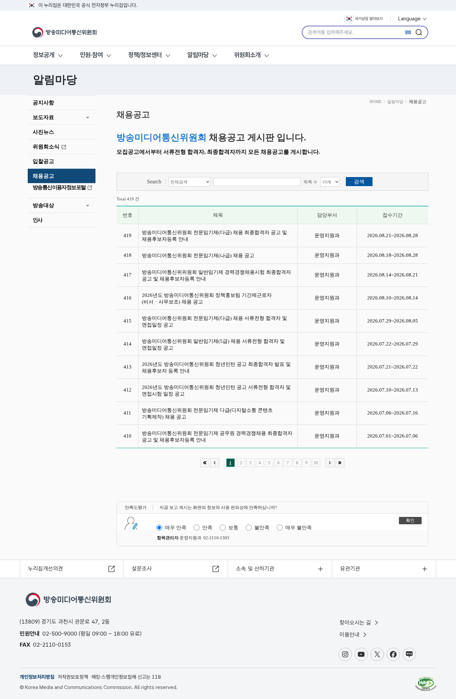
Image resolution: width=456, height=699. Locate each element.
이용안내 (350, 634)
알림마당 (198, 55)
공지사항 (43, 102)
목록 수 (310, 181)
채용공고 (43, 176)
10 (316, 463)
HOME (376, 101)
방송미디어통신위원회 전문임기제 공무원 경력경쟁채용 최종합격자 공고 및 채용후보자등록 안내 (217, 437)
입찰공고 (43, 161)
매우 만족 (175, 527)
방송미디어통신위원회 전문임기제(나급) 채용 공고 (198, 255)
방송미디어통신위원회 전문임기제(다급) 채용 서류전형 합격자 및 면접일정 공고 (214, 321)
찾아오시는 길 (356, 622)
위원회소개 (247, 55)
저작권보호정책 (73, 677)
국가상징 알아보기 (369, 18)
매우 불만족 (298, 527)
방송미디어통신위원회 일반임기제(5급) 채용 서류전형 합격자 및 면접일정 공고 (213, 344)
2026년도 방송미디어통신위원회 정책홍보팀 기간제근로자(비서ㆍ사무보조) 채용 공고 (207, 298)
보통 (233, 527)
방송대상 (43, 205)
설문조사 (142, 568)
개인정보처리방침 (37, 677)
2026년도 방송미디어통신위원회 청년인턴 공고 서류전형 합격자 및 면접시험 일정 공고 (216, 391)
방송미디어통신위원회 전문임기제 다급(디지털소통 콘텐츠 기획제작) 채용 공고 (207, 414)
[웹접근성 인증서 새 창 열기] (425, 680)
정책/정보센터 (145, 55)
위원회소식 (46, 146)
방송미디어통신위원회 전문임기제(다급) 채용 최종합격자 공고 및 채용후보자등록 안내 (214, 236)
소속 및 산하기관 (255, 568)
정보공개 (43, 55)
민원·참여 (91, 55)
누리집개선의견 (45, 568)
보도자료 (43, 117)
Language (410, 19)
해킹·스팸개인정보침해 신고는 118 (126, 677)
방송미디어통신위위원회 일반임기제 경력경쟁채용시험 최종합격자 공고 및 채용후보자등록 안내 (216, 275)
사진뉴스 (43, 132)
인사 (37, 220)
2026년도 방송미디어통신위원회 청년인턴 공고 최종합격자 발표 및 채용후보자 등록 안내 (216, 368)
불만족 (261, 527)
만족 (207, 527)
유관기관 (350, 568)
